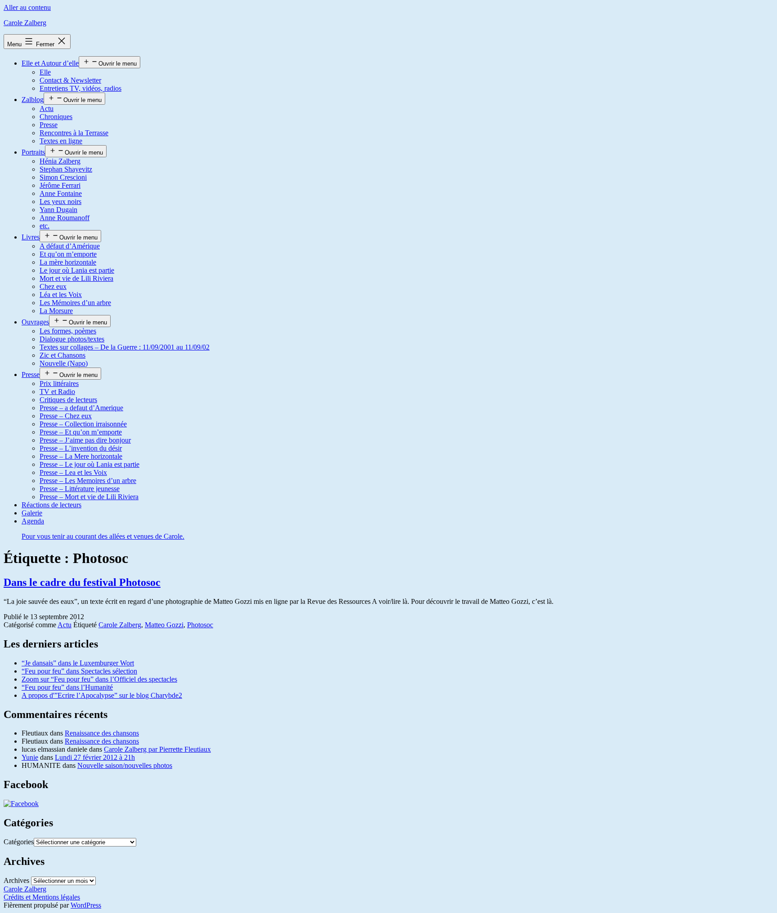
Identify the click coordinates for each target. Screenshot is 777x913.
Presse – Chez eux (66, 416)
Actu (47, 108)
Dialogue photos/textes (72, 339)
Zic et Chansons (62, 355)
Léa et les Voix (61, 294)
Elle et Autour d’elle (50, 63)
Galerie (32, 513)
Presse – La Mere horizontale (81, 456)
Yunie (30, 757)
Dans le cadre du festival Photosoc (82, 582)
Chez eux (53, 286)
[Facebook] (21, 803)
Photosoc (200, 625)
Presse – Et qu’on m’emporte (81, 432)
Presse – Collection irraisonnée (83, 424)
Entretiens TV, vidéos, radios (80, 88)
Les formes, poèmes (68, 331)
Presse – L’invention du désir (81, 448)
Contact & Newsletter (70, 80)
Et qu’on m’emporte (68, 254)
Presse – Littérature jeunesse (80, 488)
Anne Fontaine (61, 193)
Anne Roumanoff (64, 218)
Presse (49, 125)
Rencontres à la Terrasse (74, 133)
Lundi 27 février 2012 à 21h (95, 757)
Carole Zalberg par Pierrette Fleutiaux (157, 749)
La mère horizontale (68, 262)
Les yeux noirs (60, 201)
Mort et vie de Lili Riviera (76, 278)
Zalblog (33, 99)
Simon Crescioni (63, 177)
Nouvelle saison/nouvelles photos (124, 765)
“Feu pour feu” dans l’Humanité (67, 687)
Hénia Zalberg (60, 161)
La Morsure (56, 311)
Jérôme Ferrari (60, 185)
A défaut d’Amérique (70, 246)
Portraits (33, 152)
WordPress (86, 905)
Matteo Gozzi (164, 625)
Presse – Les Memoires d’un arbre (88, 480)
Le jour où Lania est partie (77, 270)
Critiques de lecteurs (68, 399)
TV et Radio (57, 391)
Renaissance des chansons (102, 733)
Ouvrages (35, 322)
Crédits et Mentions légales (42, 897)
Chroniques (56, 116)
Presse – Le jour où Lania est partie (89, 464)
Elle (45, 72)
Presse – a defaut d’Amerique (81, 408)
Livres (31, 237)
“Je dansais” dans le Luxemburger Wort (78, 663)
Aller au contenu (27, 7)
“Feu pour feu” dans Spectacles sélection (79, 671)
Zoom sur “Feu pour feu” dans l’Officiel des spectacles (99, 679)
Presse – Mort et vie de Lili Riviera (89, 497)
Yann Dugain (58, 209)
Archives (16, 880)
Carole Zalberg (25, 23)
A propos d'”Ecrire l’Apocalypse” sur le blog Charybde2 (102, 695)
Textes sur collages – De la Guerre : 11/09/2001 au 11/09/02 (125, 347)
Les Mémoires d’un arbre (75, 302)
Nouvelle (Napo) (64, 363)
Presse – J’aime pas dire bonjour (85, 440)
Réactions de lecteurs (51, 505)
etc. (44, 226)
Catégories (19, 842)
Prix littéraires (59, 383)
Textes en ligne (61, 141)
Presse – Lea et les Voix (73, 472)
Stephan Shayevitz (66, 169)
